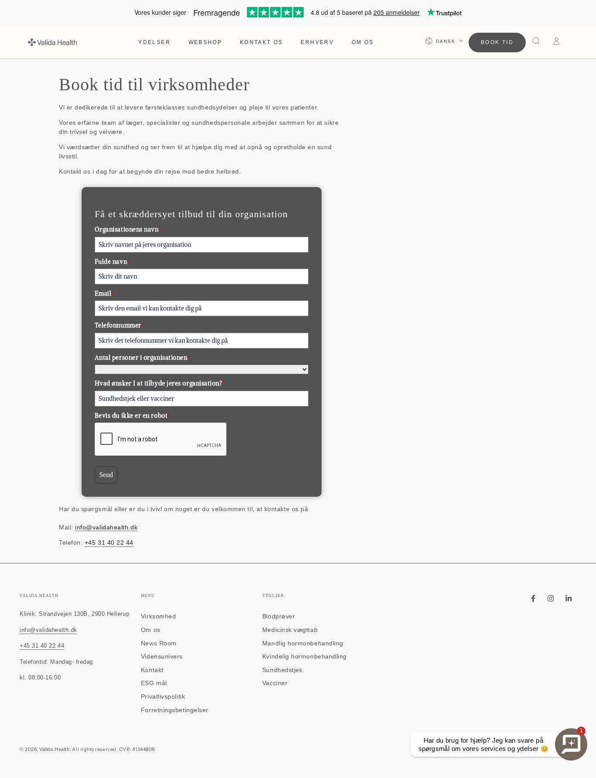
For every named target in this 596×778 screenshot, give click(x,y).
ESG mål (154, 682)
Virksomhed (158, 616)
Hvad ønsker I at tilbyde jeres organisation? (160, 383)
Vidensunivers (162, 656)
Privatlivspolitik (163, 696)
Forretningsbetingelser (175, 709)
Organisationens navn (128, 229)
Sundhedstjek (282, 669)
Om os (151, 629)
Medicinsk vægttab (290, 629)
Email (104, 293)
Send (106, 475)
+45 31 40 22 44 (109, 542)
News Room (159, 643)
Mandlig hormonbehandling (302, 643)
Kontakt (152, 669)
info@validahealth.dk (106, 527)
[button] (536, 41)
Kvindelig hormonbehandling (304, 656)
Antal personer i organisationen (142, 358)
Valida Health (54, 749)
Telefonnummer (119, 325)
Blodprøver (278, 616)
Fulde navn (112, 262)
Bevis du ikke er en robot (132, 416)
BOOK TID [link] (497, 42)
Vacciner (275, 682)
